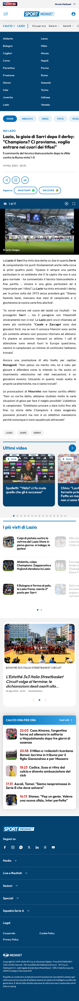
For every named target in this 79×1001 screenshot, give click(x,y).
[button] (39, 14)
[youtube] (53, 847)
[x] (29, 847)
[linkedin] (37, 847)
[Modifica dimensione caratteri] (25, 180)
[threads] (45, 847)
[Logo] (39, 14)
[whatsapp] (21, 847)
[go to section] (72, 448)
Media (7, 860)
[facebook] (5, 847)
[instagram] (13, 847)
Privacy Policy (11, 939)
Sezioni (7, 886)
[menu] (5, 14)
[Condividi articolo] (6, 180)
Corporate (9, 933)
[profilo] (73, 14)
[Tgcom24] (10, 4)
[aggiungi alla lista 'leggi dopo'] (16, 180)
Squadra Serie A (13, 910)
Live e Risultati (12, 873)
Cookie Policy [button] (47, 933)
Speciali (8, 898)
